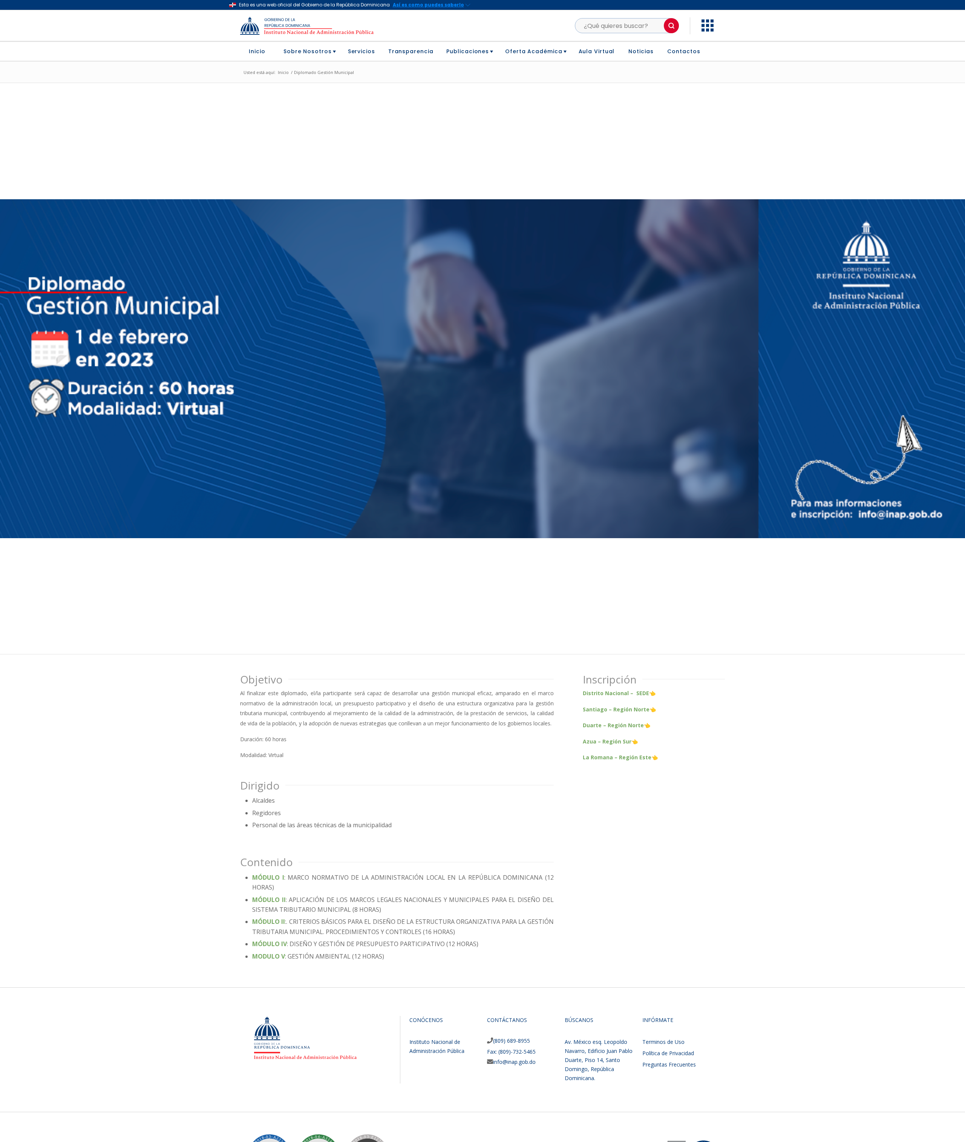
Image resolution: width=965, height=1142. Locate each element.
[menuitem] (260, 51)
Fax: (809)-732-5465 (511, 1051)
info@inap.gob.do (514, 1061)
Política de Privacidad (668, 1053)
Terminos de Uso (663, 1041)
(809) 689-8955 (511, 1040)
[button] (671, 25)
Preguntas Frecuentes (669, 1064)
